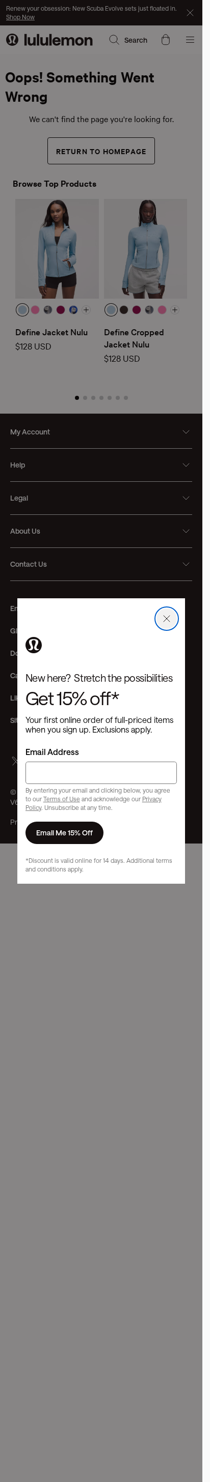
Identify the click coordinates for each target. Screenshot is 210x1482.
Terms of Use (61, 798)
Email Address (52, 752)
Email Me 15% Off (64, 832)
